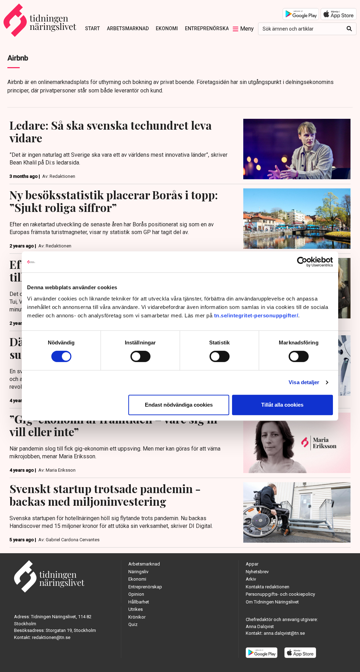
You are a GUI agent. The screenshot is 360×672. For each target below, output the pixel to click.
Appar (252, 564)
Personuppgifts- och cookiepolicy (280, 594)
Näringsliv (138, 571)
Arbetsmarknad (128, 28)
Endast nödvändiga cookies (179, 405)
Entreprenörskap (208, 28)
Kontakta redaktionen (267, 586)
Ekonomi (167, 28)
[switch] (140, 356)
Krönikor (137, 617)
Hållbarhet (138, 602)
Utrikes (135, 609)
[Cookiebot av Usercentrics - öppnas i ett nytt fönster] (302, 262)
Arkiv (251, 579)
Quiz (132, 624)
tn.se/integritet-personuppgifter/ (256, 315)
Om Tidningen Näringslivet (272, 602)
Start (92, 28)
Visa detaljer (304, 382)
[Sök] (349, 29)
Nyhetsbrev (257, 571)
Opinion (136, 594)
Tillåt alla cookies (282, 405)
